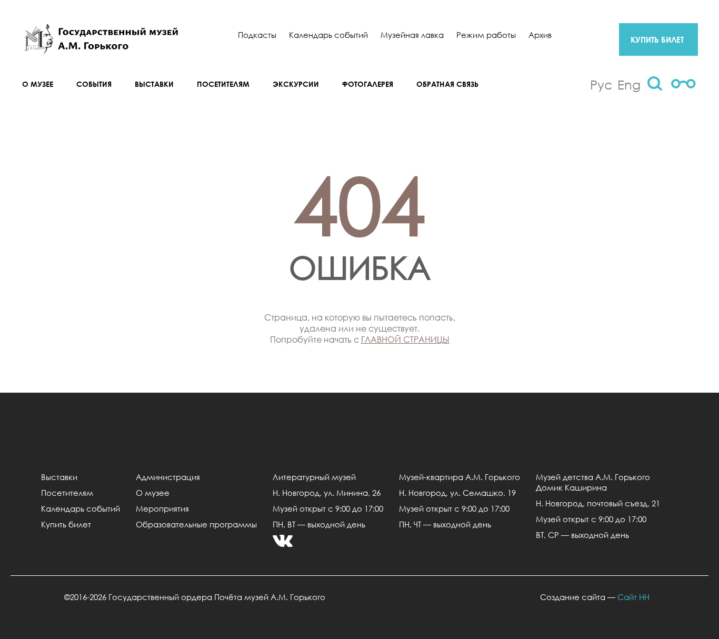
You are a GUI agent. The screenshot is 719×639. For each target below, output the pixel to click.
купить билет (657, 39)
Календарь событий (328, 34)
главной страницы (405, 339)
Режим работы (486, 34)
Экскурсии (296, 83)
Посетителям (223, 83)
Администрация (168, 477)
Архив (540, 34)
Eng (629, 84)
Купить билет (66, 524)
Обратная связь (447, 83)
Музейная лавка (412, 34)
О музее (37, 83)
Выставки (154, 83)
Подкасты (257, 34)
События (94, 83)
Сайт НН (633, 597)
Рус (601, 84)
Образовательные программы (196, 524)
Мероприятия (162, 508)
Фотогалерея (367, 83)
